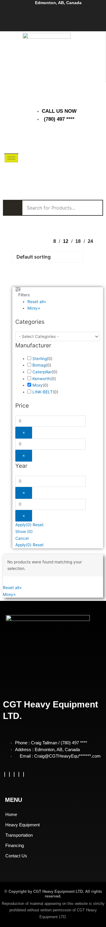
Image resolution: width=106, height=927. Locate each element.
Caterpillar (42, 372)
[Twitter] (9, 774)
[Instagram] (23, 774)
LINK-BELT (42, 392)
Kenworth (41, 378)
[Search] (94, 166)
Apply (23, 524)
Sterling (39, 358)
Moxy (37, 385)
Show (24, 531)
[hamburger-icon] (11, 158)
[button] (75, 139)
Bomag (39, 365)
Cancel (22, 538)
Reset (38, 524)
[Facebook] (4, 774)
